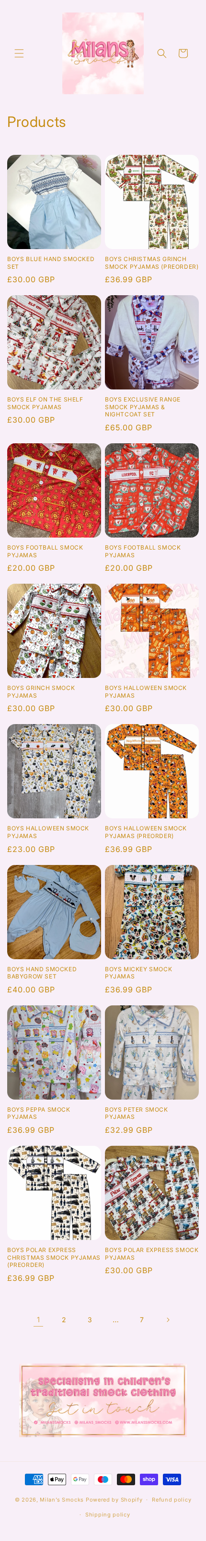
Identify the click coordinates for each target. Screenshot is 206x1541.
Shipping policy (107, 1514)
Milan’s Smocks (62, 1499)
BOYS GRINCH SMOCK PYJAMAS (41, 691)
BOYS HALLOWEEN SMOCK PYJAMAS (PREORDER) (146, 832)
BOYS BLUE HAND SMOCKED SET (50, 262)
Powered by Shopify (114, 1499)
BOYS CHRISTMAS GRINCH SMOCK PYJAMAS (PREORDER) (151, 262)
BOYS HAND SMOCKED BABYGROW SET (42, 972)
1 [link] (38, 1319)
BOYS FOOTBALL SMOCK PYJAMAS (45, 551)
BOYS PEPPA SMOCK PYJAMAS (38, 1113)
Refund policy (171, 1499)
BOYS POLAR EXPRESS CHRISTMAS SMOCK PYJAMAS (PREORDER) (54, 1257)
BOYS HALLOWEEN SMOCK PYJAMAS (146, 691)
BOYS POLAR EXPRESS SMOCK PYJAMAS (151, 1253)
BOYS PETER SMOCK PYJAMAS (136, 1113)
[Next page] (167, 1319)
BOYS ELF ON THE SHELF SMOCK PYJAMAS (45, 403)
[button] (19, 53)
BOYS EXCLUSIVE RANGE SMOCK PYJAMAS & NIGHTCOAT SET (143, 407)
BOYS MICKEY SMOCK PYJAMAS (138, 972)
